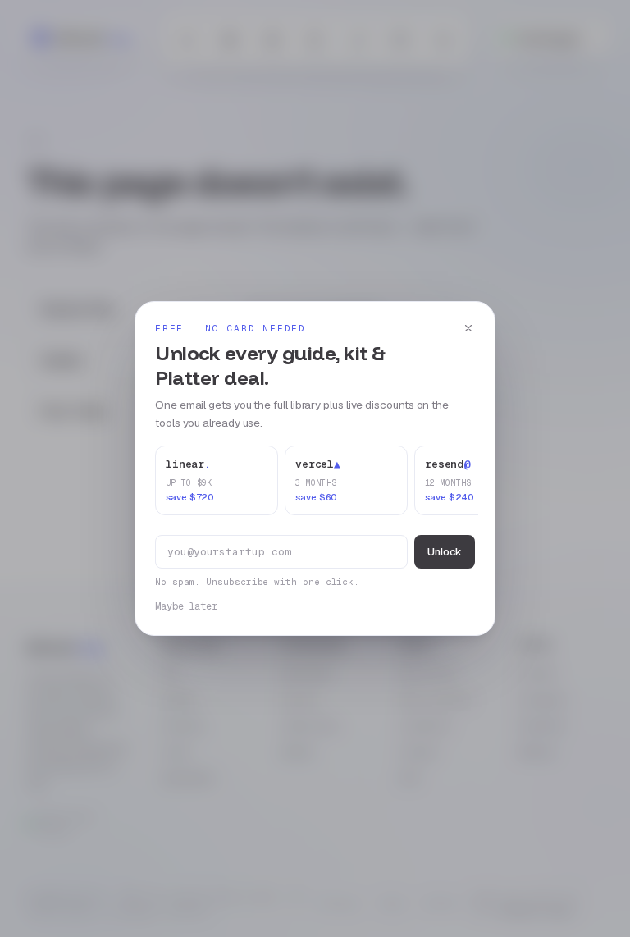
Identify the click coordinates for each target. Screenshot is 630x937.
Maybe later (186, 606)
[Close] (468, 328)
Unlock (444, 552)
